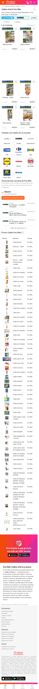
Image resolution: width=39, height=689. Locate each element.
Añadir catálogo (6, 624)
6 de (7, 25)
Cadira (17, 6)
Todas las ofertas (9, 6)
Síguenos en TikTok (7, 640)
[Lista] (30, 2)
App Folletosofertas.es (8, 620)
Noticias (4, 626)
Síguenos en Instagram (8, 636)
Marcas (4, 617)
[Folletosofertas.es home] (11, 2)
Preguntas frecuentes (7, 611)
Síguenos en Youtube (7, 638)
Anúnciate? (5, 613)
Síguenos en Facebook (8, 634)
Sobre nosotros (6, 622)
